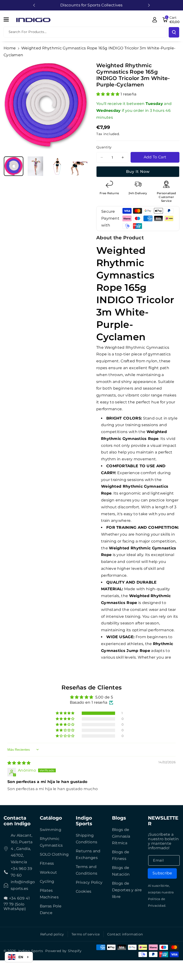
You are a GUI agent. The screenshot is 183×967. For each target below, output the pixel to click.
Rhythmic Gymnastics (51, 842)
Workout (48, 872)
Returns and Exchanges (88, 854)
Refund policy (52, 934)
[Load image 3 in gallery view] (57, 166)
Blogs (119, 818)
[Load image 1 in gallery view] (13, 166)
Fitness (47, 863)
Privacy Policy (89, 882)
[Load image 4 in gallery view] (79, 166)
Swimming (50, 829)
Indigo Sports (84, 820)
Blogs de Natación (121, 871)
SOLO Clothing (54, 854)
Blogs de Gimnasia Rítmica (121, 836)
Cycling (47, 881)
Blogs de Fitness (120, 855)
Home (10, 48)
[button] (9, 19)
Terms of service (85, 934)
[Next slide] (149, 5)
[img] (19, 763)
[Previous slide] (34, 5)
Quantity (104, 147)
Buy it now (138, 171)
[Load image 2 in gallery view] (35, 166)
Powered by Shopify (63, 951)
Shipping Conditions (86, 838)
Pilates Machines (49, 893)
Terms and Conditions (86, 870)
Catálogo (51, 818)
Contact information (125, 934)
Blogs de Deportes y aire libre (127, 890)
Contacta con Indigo (17, 820)
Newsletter (163, 820)
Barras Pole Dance (50, 909)
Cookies (83, 891)
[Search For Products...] (174, 32)
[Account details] (154, 19)
